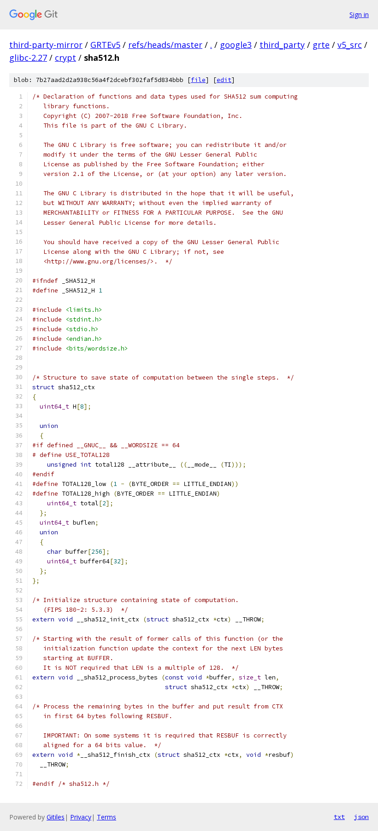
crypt (65, 57)
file (198, 80)
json (361, 817)
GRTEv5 (105, 44)
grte (321, 44)
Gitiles (56, 817)
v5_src (349, 44)
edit (224, 80)
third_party (282, 44)
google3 (236, 44)
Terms (106, 817)
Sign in (359, 14)
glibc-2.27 (28, 57)
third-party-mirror (46, 44)
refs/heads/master (165, 44)
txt (339, 817)
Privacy (80, 817)
